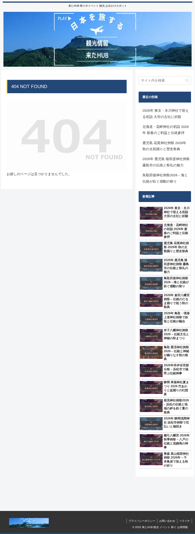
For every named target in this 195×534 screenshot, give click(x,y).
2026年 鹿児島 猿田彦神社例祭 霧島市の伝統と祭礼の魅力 (166, 162)
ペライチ (184, 520)
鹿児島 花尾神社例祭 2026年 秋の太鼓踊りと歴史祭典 (164, 146)
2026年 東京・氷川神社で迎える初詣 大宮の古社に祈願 (165, 114)
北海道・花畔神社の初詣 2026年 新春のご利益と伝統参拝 (165, 130)
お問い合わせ (167, 520)
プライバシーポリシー (142, 520)
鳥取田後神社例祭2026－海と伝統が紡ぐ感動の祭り (165, 178)
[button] (187, 80)
